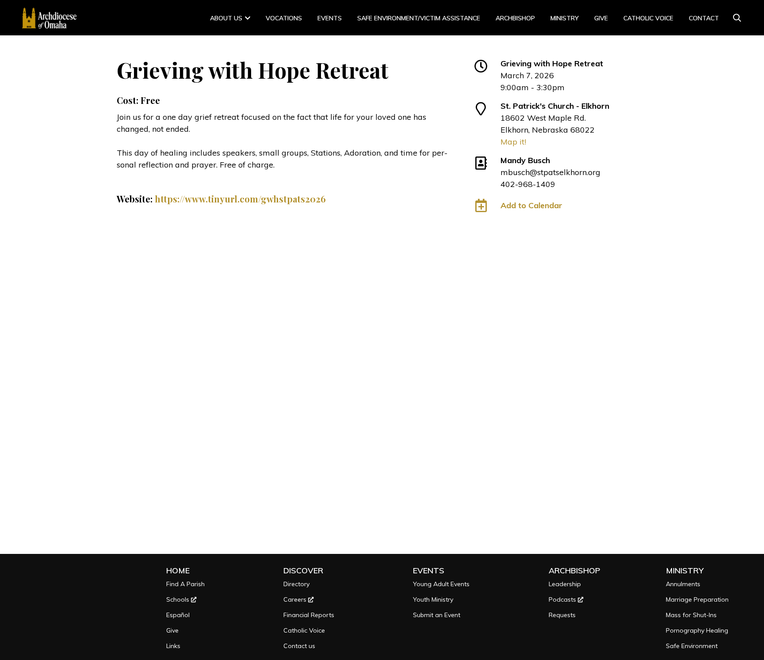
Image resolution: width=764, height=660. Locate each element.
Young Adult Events (441, 584)
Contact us (299, 646)
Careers (295, 599)
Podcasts (563, 599)
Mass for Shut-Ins (691, 615)
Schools (178, 599)
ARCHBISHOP (515, 18)
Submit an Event (436, 615)
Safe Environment (692, 646)
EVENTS (428, 570)
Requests (562, 615)
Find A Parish (185, 584)
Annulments (683, 584)
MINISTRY (564, 18)
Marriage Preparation (697, 599)
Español (178, 615)
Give (601, 18)
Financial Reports (308, 615)
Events (329, 18)
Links (173, 646)
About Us (226, 18)
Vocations (284, 18)
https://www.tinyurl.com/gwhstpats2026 (240, 199)
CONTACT (704, 18)
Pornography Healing (697, 630)
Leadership (565, 584)
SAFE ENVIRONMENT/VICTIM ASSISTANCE (418, 18)
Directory (296, 584)
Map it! (513, 142)
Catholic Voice (648, 18)
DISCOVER (303, 570)
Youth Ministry (433, 599)
